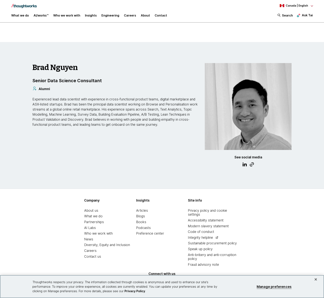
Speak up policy (200, 249)
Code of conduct (201, 232)
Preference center (150, 233)
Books (141, 222)
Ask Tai (307, 15)
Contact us (92, 256)
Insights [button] (91, 15)
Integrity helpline (200, 237)
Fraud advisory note (203, 264)
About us (91, 210)
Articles (142, 210)
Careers (90, 251)
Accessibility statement (206, 220)
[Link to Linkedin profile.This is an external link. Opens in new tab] (245, 165)
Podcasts (143, 228)
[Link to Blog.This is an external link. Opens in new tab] (252, 165)
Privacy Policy (134, 291)
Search (287, 15)
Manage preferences (274, 286)
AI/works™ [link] (41, 15)
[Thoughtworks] (24, 4)
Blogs (140, 216)
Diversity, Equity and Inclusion (107, 245)
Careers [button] (130, 15)
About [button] (145, 15)
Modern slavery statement (208, 226)
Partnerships (94, 222)
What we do (93, 216)
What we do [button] (20, 15)
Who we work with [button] (66, 15)
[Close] (316, 279)
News (88, 239)
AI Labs (90, 228)
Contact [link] (161, 15)
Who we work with (98, 233)
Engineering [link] (110, 15)
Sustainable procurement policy (212, 243)
